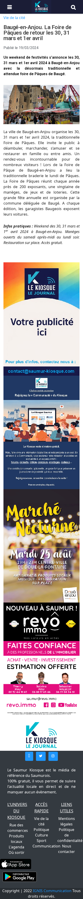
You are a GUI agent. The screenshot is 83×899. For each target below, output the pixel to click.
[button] (29, 756)
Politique (41, 829)
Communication (46, 846)
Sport (41, 840)
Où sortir (16, 852)
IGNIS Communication (52, 890)
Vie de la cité (14, 17)
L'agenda (16, 847)
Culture (41, 835)
